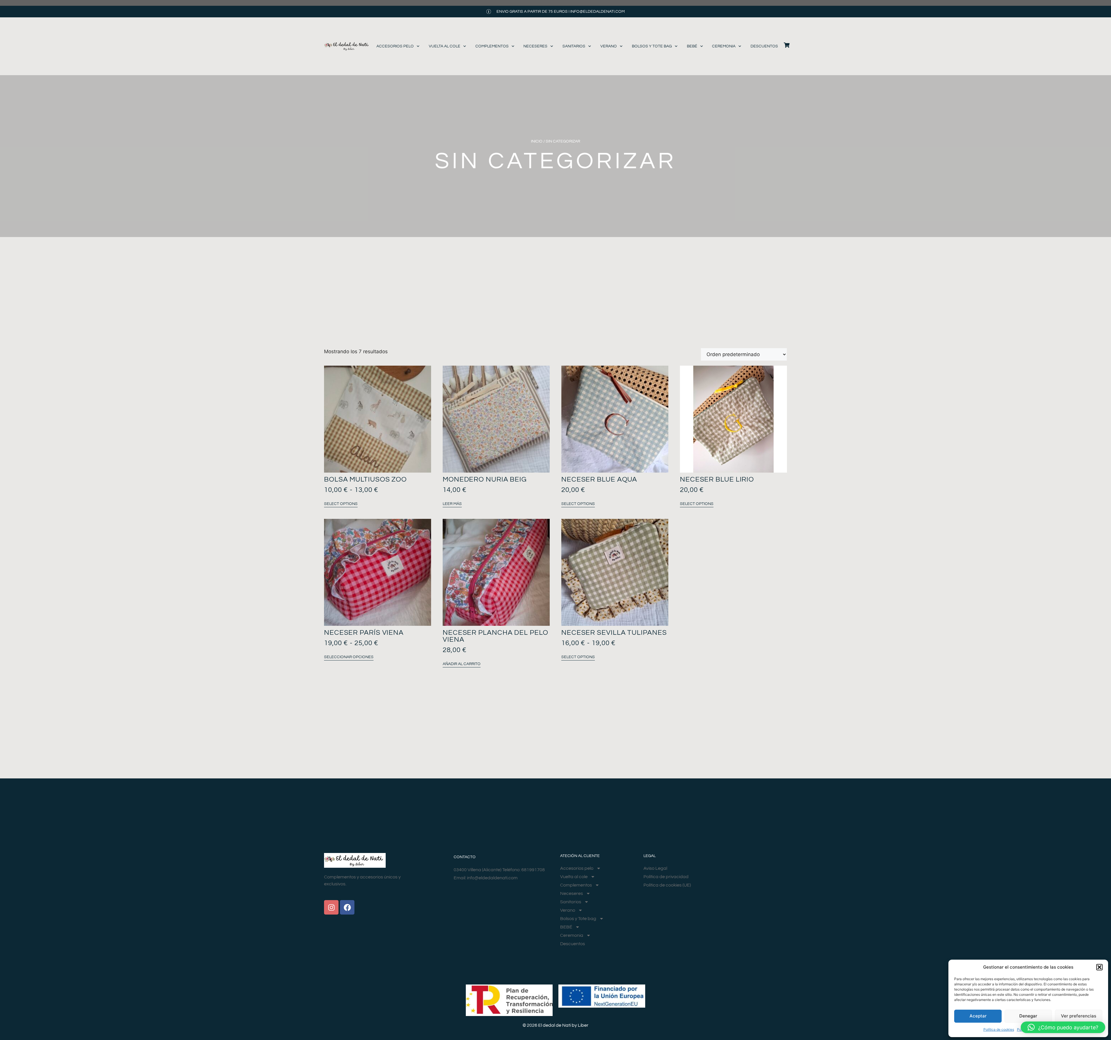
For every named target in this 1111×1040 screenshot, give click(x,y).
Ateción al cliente (580, 856)
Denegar (1028, 1016)
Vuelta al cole (444, 46)
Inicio (536, 141)
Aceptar (978, 1016)
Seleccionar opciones (349, 657)
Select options (341, 504)
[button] (1099, 967)
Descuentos (764, 46)
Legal (649, 856)
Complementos (492, 46)
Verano (608, 46)
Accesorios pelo (395, 46)
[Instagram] (331, 907)
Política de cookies (998, 1029)
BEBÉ (692, 46)
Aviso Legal (655, 868)
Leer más (452, 504)
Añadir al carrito (462, 664)
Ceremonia (723, 46)
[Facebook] (347, 907)
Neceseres (535, 46)
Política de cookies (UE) (667, 885)
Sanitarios (573, 46)
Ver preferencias (1078, 1016)
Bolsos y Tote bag (652, 46)
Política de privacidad (666, 876)
